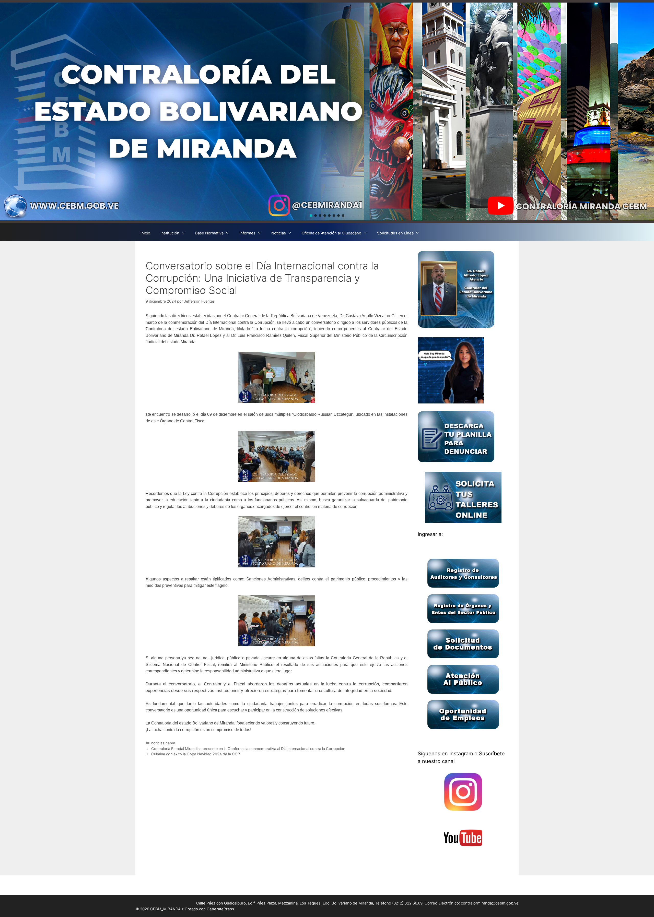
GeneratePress (220, 909)
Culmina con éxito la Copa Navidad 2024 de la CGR (195, 754)
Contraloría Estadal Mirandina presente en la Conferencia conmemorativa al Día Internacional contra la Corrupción (248, 748)
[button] (311, 215)
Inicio (145, 233)
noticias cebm (163, 743)
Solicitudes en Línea (395, 233)
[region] (327, 111)
